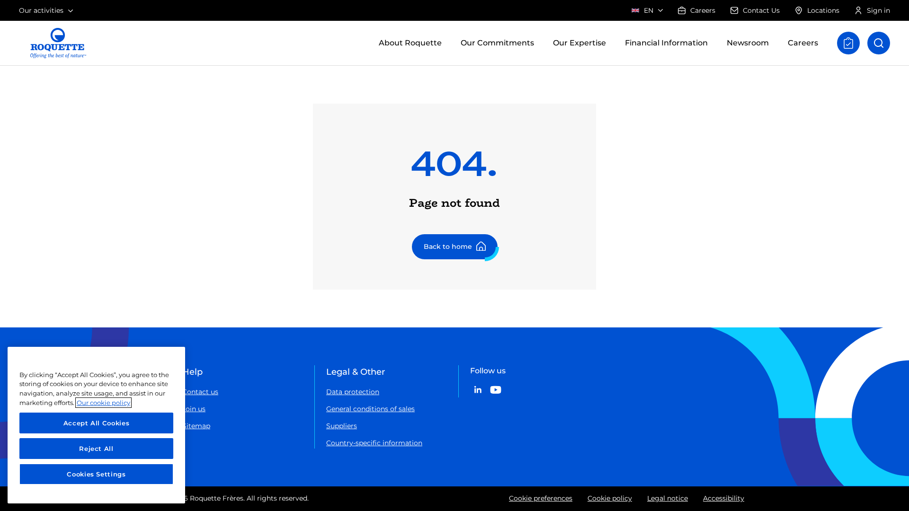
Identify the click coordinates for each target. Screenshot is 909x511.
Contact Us (761, 10)
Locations (823, 10)
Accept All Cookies (96, 423)
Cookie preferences (540, 498)
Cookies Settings (96, 474)
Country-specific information (374, 443)
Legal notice (667, 498)
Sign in (878, 10)
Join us (193, 409)
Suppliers (341, 426)
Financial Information (666, 42)
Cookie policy (610, 498)
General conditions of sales (370, 409)
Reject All (96, 448)
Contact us (200, 392)
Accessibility (723, 498)
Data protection (352, 392)
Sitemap (196, 426)
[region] (96, 425)
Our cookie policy (103, 402)
